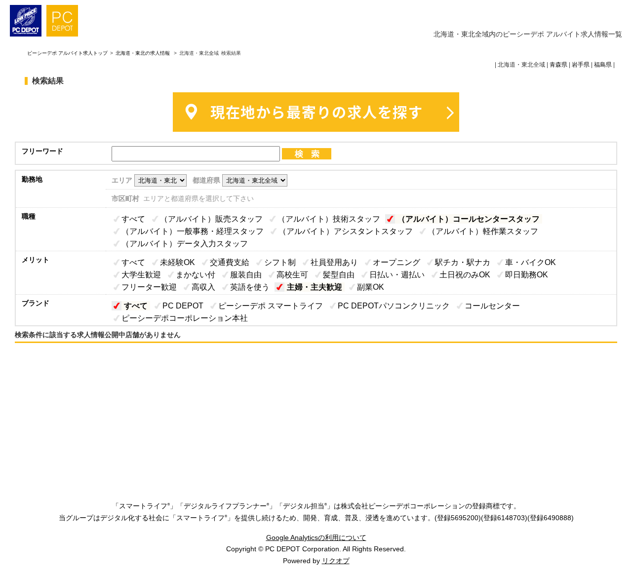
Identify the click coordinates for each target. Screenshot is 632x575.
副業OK (370, 287)
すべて (133, 219)
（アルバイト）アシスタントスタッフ (345, 231)
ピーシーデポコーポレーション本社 (184, 318)
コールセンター (492, 306)
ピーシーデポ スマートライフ (270, 306)
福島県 (603, 64)
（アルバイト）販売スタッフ (211, 219)
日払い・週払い (397, 274)
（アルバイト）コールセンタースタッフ (468, 219)
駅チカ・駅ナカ (462, 262)
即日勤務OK (526, 274)
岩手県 (581, 64)
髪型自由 (339, 274)
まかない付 (195, 274)
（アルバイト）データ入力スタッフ (184, 243)
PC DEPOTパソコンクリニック (394, 306)
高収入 (203, 287)
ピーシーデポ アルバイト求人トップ (67, 53)
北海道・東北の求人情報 (143, 53)
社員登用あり (334, 262)
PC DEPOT (182, 306)
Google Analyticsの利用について (316, 537)
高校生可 (292, 274)
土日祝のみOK (464, 274)
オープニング (396, 262)
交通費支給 (229, 262)
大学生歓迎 (141, 274)
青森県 (558, 64)
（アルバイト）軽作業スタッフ (483, 231)
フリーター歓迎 (149, 287)
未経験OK (177, 262)
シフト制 (280, 262)
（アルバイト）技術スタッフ (328, 219)
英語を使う (250, 287)
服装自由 (246, 274)
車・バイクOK (530, 262)
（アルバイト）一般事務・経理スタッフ (192, 231)
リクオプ (336, 561)
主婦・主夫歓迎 (314, 287)
